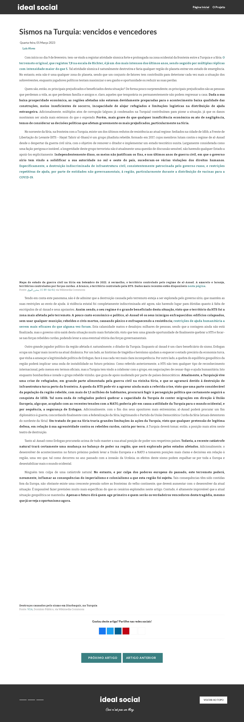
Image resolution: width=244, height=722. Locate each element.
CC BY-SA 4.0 (47, 289)
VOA (30, 609)
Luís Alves (29, 48)
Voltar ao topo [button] (213, 700)
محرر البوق (33, 289)
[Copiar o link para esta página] (141, 631)
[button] (102, 631)
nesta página (196, 286)
